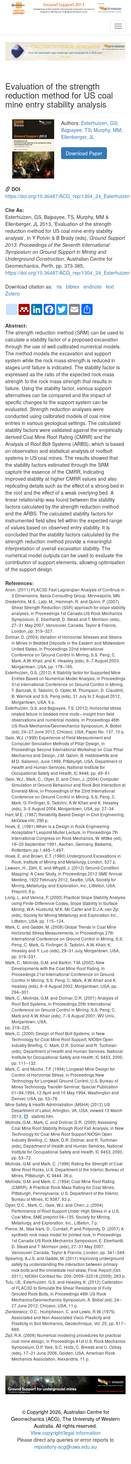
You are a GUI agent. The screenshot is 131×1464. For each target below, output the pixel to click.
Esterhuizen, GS (99, 122)
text (110, 286)
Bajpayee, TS (76, 129)
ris (59, 286)
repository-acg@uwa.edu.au (65, 1446)
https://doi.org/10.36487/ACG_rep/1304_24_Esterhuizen (67, 195)
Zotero (12, 293)
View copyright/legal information (65, 1432)
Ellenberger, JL (77, 136)
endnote (92, 286)
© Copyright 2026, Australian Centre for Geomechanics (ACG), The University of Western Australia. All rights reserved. (65, 1418)
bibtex (72, 286)
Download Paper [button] (84, 153)
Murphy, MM (107, 129)
